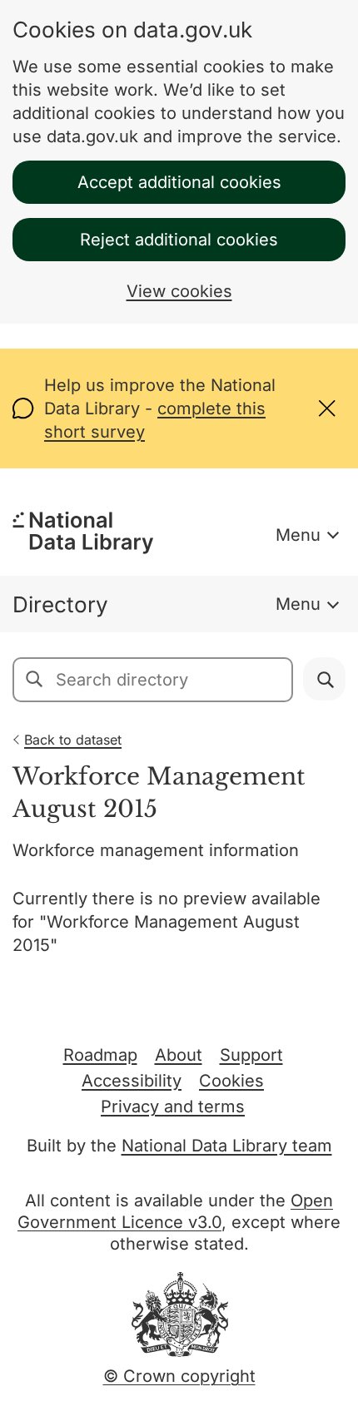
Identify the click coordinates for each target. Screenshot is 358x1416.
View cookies (179, 291)
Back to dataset (73, 739)
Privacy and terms (173, 1106)
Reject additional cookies (179, 240)
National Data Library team (227, 1146)
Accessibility (131, 1081)
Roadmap (100, 1055)
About (178, 1055)
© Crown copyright (179, 1376)
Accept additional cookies (179, 182)
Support (251, 1055)
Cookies (231, 1081)
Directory (60, 604)
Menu (298, 535)
